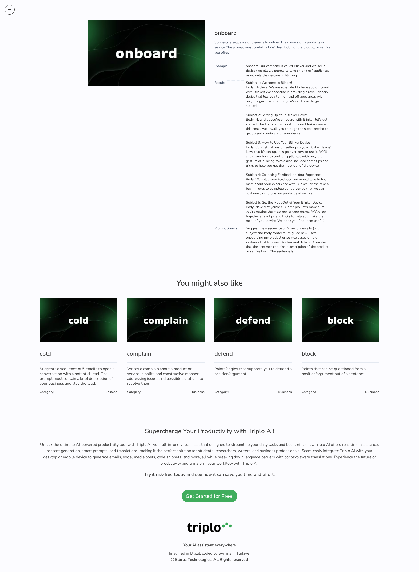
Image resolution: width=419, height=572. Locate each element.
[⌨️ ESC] (10, 10)
